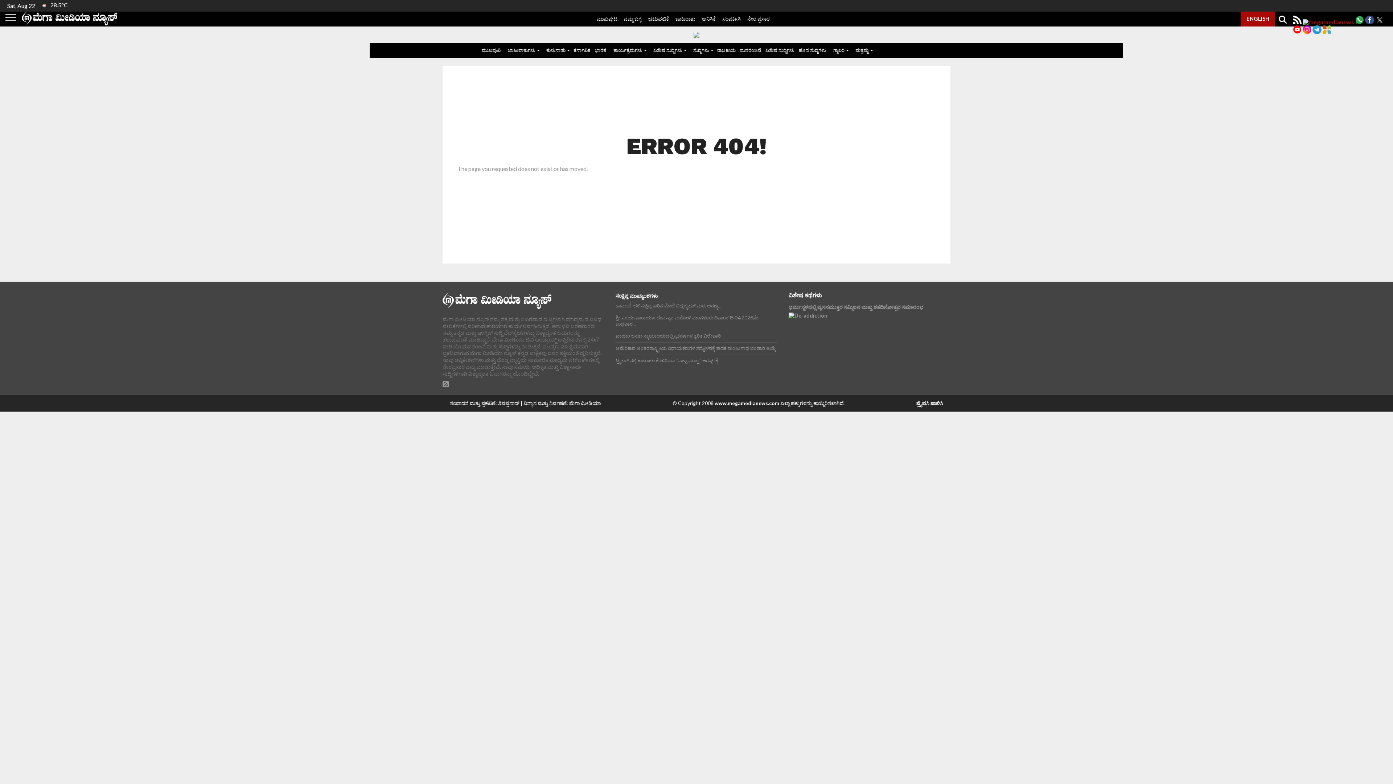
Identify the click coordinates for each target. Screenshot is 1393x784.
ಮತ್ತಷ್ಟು (862, 50)
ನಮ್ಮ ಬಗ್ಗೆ (633, 19)
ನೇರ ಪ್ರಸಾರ (758, 19)
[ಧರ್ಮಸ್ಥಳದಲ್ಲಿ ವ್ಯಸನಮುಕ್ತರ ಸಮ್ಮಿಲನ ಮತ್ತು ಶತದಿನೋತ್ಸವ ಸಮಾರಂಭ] (852, 345)
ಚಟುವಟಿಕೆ (658, 19)
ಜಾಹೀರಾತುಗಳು (521, 50)
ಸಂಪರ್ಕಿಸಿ (731, 19)
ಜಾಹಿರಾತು (685, 19)
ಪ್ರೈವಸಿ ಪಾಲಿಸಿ (929, 403)
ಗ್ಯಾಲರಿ (839, 50)
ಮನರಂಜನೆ (750, 50)
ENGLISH (1257, 18)
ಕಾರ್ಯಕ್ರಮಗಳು (627, 50)
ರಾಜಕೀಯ (726, 50)
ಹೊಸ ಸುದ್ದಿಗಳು (812, 50)
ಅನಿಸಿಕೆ (709, 19)
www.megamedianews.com (747, 403)
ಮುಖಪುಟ (607, 19)
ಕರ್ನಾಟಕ (582, 50)
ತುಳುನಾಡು (556, 50)
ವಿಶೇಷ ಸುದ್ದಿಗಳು (667, 50)
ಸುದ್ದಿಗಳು (701, 50)
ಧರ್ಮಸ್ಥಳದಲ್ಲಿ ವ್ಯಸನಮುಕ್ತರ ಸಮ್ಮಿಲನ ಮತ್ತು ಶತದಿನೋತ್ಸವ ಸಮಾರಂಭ (856, 307)
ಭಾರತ (600, 50)
